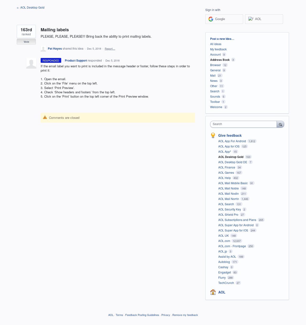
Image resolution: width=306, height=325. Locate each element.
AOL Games (226, 172)
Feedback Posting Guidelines (142, 315)
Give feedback (230, 135)
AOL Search (226, 204)
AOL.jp (223, 251)
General (215, 70)
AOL (221, 292)
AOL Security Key (230, 209)
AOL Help (225, 178)
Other (213, 86)
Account (215, 54)
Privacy (165, 315)
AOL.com (224, 241)
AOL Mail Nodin (229, 193)
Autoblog (224, 262)
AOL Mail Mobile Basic (233, 183)
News (214, 81)
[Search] (280, 124)
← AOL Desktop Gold (30, 7)
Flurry (222, 277)
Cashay (223, 267)
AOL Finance (227, 167)
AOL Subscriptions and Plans (237, 220)
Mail (213, 75)
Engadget (225, 272)
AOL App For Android (232, 141)
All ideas (215, 44)
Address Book (220, 60)
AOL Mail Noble (229, 188)
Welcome (216, 107)
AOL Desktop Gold (231, 157)
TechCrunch (226, 283)
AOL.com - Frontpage (232, 246)
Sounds (215, 96)
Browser (215, 65)
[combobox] (245, 124)
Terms (119, 315)
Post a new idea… (222, 39)
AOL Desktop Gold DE (233, 162)
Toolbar (215, 102)
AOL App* (225, 151)
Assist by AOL (227, 256)
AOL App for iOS (229, 146)
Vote (26, 41)
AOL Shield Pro (228, 214)
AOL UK (224, 235)
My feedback (218, 49)
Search (214, 91)
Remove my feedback (185, 315)
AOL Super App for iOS (233, 230)
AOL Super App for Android (236, 225)
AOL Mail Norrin (229, 199)
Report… (110, 48)
